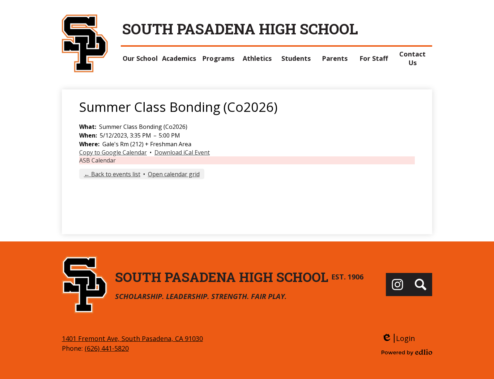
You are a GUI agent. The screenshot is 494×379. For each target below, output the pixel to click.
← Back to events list (112, 174)
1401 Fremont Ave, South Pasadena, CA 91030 (132, 338)
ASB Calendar (97, 160)
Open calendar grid (174, 174)
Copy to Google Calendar (113, 152)
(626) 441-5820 (107, 348)
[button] (140, 58)
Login (398, 338)
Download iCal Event (182, 152)
